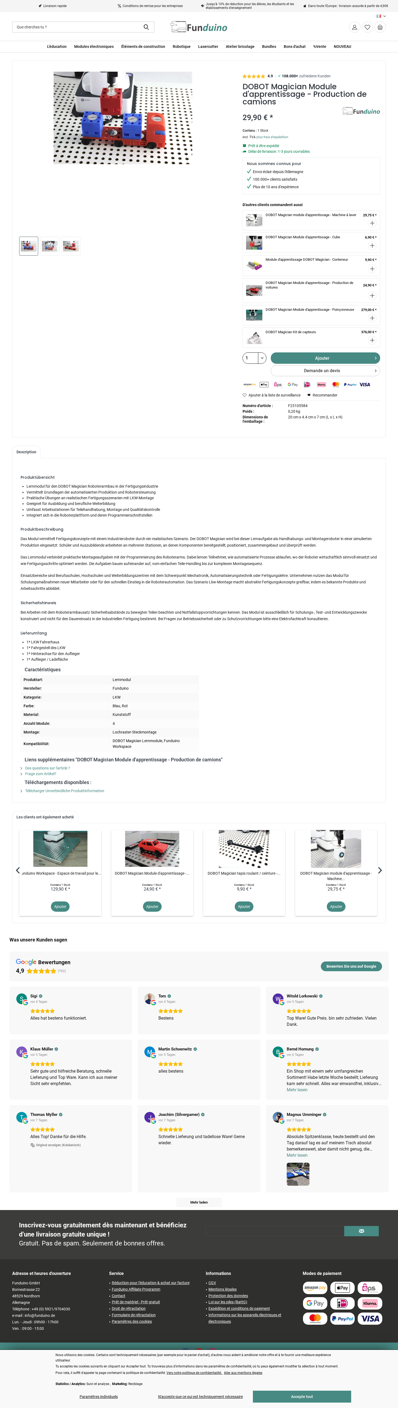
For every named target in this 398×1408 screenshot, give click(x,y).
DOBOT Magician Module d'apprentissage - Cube (303, 237)
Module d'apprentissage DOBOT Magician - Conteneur (307, 259)
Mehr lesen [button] (297, 1089)
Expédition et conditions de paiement (239, 1308)
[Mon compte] (354, 27)
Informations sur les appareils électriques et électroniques (244, 1318)
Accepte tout (302, 1396)
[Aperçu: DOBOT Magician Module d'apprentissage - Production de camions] (28, 246)
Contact (118, 1296)
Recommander (324, 395)
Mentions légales (222, 1289)
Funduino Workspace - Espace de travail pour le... (60, 873)
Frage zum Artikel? (40, 774)
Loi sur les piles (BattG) (227, 1302)
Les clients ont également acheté (45, 817)
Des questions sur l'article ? (47, 768)
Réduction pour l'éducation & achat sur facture (151, 1283)
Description (26, 452)
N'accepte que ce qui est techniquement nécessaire (200, 1396)
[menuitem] (380, 27)
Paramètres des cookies (132, 1321)
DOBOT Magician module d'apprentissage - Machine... (336, 876)
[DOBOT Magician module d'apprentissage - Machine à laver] (336, 849)
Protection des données (228, 1296)
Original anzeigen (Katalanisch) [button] (58, 1145)
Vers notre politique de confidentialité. (195, 1373)
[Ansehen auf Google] (21, 998)
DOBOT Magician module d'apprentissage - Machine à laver (311, 215)
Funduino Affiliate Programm (136, 1289)
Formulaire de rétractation (134, 1315)
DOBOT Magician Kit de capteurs (291, 332)
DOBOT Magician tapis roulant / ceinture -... (244, 873)
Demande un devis (322, 370)
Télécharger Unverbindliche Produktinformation (64, 791)
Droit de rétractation (129, 1308)
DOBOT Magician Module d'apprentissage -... (152, 873)
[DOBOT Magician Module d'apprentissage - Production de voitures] (152, 849)
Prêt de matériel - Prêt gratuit (136, 1302)
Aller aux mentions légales (243, 1373)
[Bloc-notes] (367, 27)
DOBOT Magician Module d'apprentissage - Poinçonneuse (310, 310)
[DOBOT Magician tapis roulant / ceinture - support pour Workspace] (244, 849)
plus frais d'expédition (272, 137)
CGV (212, 1283)
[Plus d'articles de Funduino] (361, 116)
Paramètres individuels (99, 1396)
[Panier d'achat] (380, 27)
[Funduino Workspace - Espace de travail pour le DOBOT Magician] (60, 849)
